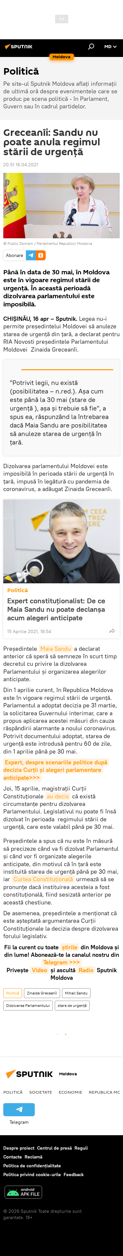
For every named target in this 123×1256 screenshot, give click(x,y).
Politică (17, 590)
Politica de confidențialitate (32, 1166)
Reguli (81, 1148)
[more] (112, 630)
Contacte (12, 1157)
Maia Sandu (55, 648)
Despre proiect (18, 1148)
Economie (70, 1092)
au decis (58, 796)
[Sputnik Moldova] (19, 49)
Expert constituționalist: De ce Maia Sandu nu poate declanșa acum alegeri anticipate (56, 609)
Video (39, 970)
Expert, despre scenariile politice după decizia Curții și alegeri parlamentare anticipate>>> (56, 769)
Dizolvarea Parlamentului (28, 1005)
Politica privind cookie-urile (32, 1174)
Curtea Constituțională (43, 879)
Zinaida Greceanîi (42, 993)
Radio (86, 970)
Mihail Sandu (76, 993)
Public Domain (20, 243)
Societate (40, 1092)
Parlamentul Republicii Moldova (64, 243)
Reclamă (33, 1157)
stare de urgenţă (72, 1005)
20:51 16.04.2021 (20, 165)
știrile (69, 947)
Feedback (74, 1174)
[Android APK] (23, 1193)
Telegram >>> (61, 962)
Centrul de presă (54, 1148)
